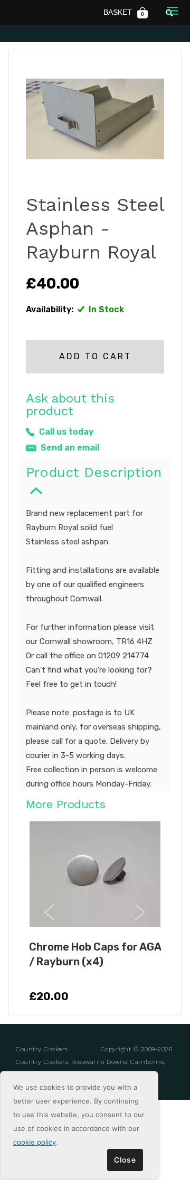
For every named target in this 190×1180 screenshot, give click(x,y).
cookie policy (34, 1142)
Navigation (172, 11)
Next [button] (140, 912)
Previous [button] (50, 912)
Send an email (70, 448)
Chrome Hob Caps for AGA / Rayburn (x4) (95, 954)
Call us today (66, 432)
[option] (95, 912)
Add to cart (95, 356)
